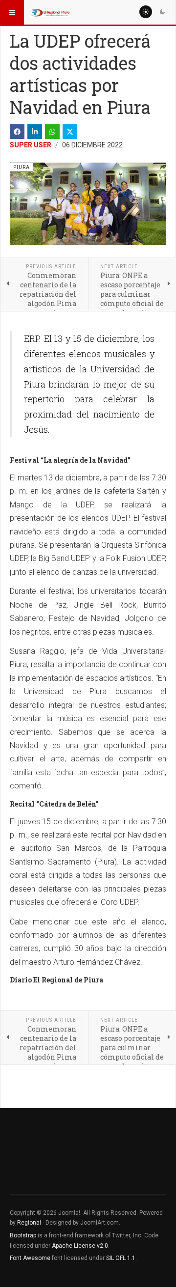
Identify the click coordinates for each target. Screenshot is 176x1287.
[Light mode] (145, 11)
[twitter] (70, 131)
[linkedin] (34, 131)
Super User (30, 145)
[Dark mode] (162, 11)
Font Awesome (30, 1258)
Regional (29, 1222)
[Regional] (49, 12)
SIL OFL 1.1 (120, 1258)
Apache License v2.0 (80, 1245)
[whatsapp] (52, 131)
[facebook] (17, 131)
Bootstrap (23, 1235)
